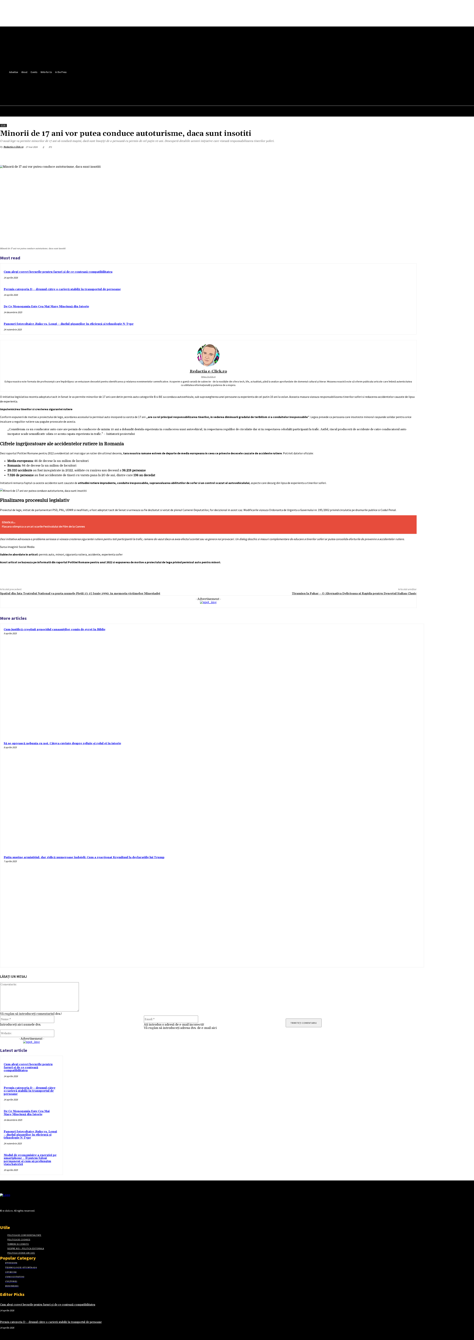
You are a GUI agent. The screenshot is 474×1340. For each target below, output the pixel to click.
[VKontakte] (22, 1217)
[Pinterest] (383, 155)
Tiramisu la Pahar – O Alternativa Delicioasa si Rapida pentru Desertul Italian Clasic (354, 593)
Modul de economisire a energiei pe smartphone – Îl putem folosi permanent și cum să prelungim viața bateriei (30, 1159)
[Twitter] (91, 86)
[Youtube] (98, 86)
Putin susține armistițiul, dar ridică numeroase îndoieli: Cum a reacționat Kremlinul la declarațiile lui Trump (84, 857)
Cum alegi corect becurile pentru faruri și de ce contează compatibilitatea (58, 272)
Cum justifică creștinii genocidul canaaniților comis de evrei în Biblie (54, 629)
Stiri (3, 125)
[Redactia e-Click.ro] (208, 355)
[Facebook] (84, 86)
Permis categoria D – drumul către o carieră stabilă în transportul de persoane (62, 289)
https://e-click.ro (208, 376)
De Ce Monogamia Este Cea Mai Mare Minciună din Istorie (46, 306)
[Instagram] (8, 1217)
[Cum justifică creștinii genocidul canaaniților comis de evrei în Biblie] (366, 681)
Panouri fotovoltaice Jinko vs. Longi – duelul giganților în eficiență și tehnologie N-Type (68, 324)
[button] (97, 94)
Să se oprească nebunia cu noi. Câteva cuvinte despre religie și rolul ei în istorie (62, 743)
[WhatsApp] (397, 155)
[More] (410, 156)
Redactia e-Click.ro (13, 146)
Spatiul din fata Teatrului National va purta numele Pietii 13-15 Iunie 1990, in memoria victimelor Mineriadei (80, 593)
